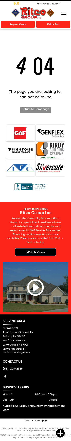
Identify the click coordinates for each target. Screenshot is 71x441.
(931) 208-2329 (13, 368)
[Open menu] (63, 12)
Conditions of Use (51, 428)
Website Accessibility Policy (43, 430)
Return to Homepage (35, 109)
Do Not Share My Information (29, 428)
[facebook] (5, 377)
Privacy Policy (7, 428)
